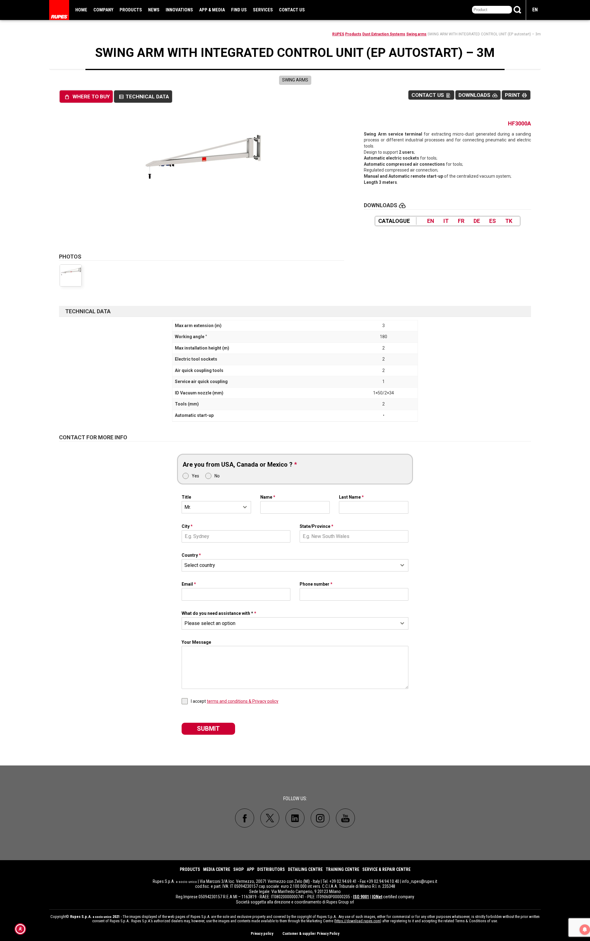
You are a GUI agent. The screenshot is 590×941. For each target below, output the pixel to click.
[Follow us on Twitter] (269, 818)
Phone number (316, 584)
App (250, 869)
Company (103, 10)
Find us (239, 10)
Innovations (179, 10)
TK (508, 221)
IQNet (377, 896)
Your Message (196, 642)
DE (477, 221)
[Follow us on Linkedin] (295, 818)
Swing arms (416, 34)
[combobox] (216, 507)
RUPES (338, 34)
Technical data (144, 96)
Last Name (351, 497)
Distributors (271, 869)
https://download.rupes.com (357, 921)
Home (81, 10)
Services (263, 10)
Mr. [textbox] (187, 507)
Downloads (478, 95)
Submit (208, 728)
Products (131, 10)
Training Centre (342, 869)
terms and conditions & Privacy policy (242, 701)
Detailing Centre (305, 869)
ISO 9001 (361, 896)
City (187, 526)
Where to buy (87, 96)
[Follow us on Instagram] (320, 818)
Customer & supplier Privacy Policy (310, 933)
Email (189, 584)
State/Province (316, 526)
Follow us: (295, 798)
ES (492, 221)
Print (516, 95)
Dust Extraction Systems (383, 34)
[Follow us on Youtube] (345, 818)
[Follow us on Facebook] (244, 818)
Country (191, 555)
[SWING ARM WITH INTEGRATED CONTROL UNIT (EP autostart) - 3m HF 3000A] (201, 180)
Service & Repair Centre (386, 869)
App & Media (212, 10)
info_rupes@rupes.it (419, 881)
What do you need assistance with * (219, 613)
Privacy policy (262, 933)
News (153, 10)
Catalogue (394, 221)
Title (186, 497)
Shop (238, 869)
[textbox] (289, 565)
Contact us (292, 10)
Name (267, 497)
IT (446, 221)
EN (535, 10)
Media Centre (216, 869)
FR (461, 221)
